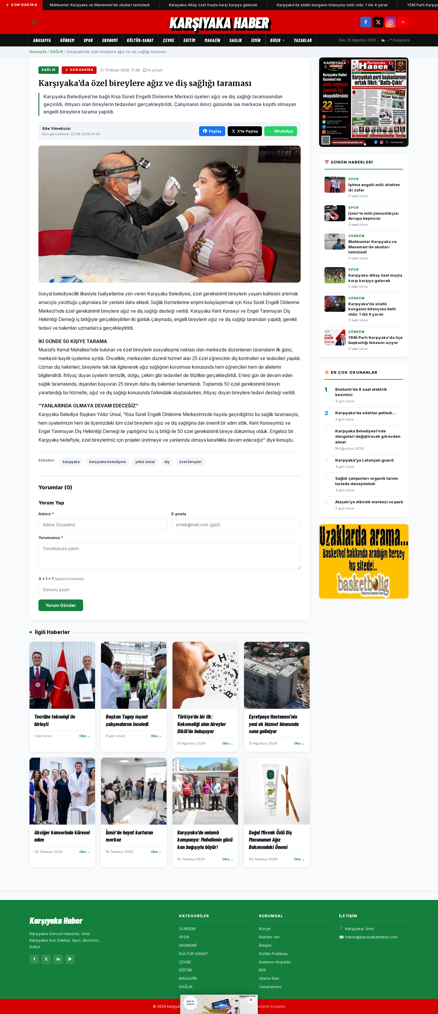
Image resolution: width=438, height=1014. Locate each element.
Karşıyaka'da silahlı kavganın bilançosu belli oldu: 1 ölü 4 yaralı (309, 5)
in (58, 959)
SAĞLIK (235, 40)
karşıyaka (71, 462)
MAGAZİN (212, 40)
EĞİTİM (189, 40)
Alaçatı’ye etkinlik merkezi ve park (369, 501)
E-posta (178, 513)
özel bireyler (190, 462)
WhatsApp (283, 131)
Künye (265, 928)
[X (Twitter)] (378, 22)
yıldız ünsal (145, 462)
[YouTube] (403, 22)
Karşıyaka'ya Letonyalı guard (364, 460)
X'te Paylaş (247, 131)
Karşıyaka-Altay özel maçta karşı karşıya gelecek (190, 5)
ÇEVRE (168, 40)
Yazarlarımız (270, 986)
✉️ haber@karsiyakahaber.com (368, 936)
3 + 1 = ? (61, 578)
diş (167, 462)
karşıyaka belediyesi (107, 462)
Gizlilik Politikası (273, 953)
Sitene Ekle (269, 978)
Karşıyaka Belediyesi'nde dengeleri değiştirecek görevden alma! (367, 436)
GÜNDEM (67, 40)
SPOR (88, 40)
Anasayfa (42, 40)
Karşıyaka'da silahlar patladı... (365, 412)
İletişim (265, 945)
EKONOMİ (110, 40)
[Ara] (34, 22)
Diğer (275, 40)
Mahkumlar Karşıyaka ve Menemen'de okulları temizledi (77, 5)
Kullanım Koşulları (275, 962)
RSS (262, 970)
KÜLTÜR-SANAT (140, 40)
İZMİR (256, 40)
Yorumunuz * (50, 537)
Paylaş (215, 131)
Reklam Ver (269, 936)
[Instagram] (390, 22)
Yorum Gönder (61, 605)
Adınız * (46, 513)
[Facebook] (365, 22)
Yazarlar (303, 40)
